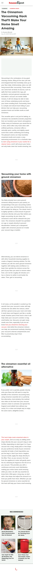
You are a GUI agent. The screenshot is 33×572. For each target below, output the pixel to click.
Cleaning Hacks (14, 8)
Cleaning (4, 8)
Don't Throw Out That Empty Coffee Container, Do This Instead (24, 557)
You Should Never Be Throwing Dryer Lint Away (24, 533)
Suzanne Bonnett (7, 32)
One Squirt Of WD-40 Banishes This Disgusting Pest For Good (8, 557)
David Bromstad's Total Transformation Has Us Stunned (8, 533)
